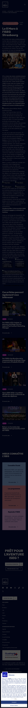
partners (10, 678)
